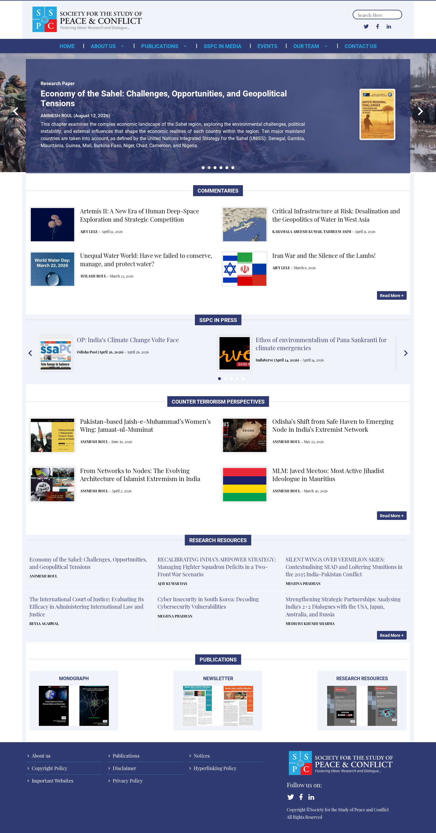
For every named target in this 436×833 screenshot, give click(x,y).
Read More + (392, 295)
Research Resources (218, 540)
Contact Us (361, 46)
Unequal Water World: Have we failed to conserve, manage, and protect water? (146, 259)
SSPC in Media (222, 46)
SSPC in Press (218, 320)
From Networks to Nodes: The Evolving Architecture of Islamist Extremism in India (140, 475)
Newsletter (218, 678)
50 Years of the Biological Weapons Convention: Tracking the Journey (170, 93)
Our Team (306, 46)
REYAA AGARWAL (44, 623)
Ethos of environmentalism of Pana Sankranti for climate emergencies (142, 344)
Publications (160, 46)
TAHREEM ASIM (337, 231)
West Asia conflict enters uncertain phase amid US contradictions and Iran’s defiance (323, 344)
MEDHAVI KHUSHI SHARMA (310, 623)
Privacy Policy (127, 781)
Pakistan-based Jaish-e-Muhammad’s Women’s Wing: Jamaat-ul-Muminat (145, 425)
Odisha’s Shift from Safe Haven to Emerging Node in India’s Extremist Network (333, 425)
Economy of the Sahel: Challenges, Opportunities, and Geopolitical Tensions (88, 563)
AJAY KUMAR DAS (172, 583)
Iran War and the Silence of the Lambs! (323, 255)
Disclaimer (124, 768)
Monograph (74, 678)
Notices (201, 756)
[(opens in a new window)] (366, 26)
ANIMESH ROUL (94, 441)
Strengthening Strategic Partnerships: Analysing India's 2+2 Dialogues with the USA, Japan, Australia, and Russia (343, 607)
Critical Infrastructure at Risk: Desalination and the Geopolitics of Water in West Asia (336, 215)
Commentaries (218, 190)
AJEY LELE (89, 231)
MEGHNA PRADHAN (303, 583)
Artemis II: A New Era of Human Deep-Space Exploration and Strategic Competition (139, 215)
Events (267, 46)
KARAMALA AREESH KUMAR (297, 231)
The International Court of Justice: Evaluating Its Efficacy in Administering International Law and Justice (86, 607)
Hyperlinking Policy (214, 768)
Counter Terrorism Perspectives (218, 401)
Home (67, 46)
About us (104, 46)
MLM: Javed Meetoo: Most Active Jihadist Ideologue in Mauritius (328, 475)
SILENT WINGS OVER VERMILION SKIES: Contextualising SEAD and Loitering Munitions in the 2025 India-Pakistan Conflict (344, 567)
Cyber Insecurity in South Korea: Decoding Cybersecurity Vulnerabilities (208, 603)
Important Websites (52, 781)
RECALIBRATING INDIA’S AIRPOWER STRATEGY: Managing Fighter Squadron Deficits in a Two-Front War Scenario (216, 567)
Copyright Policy (49, 768)
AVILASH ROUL (93, 276)
